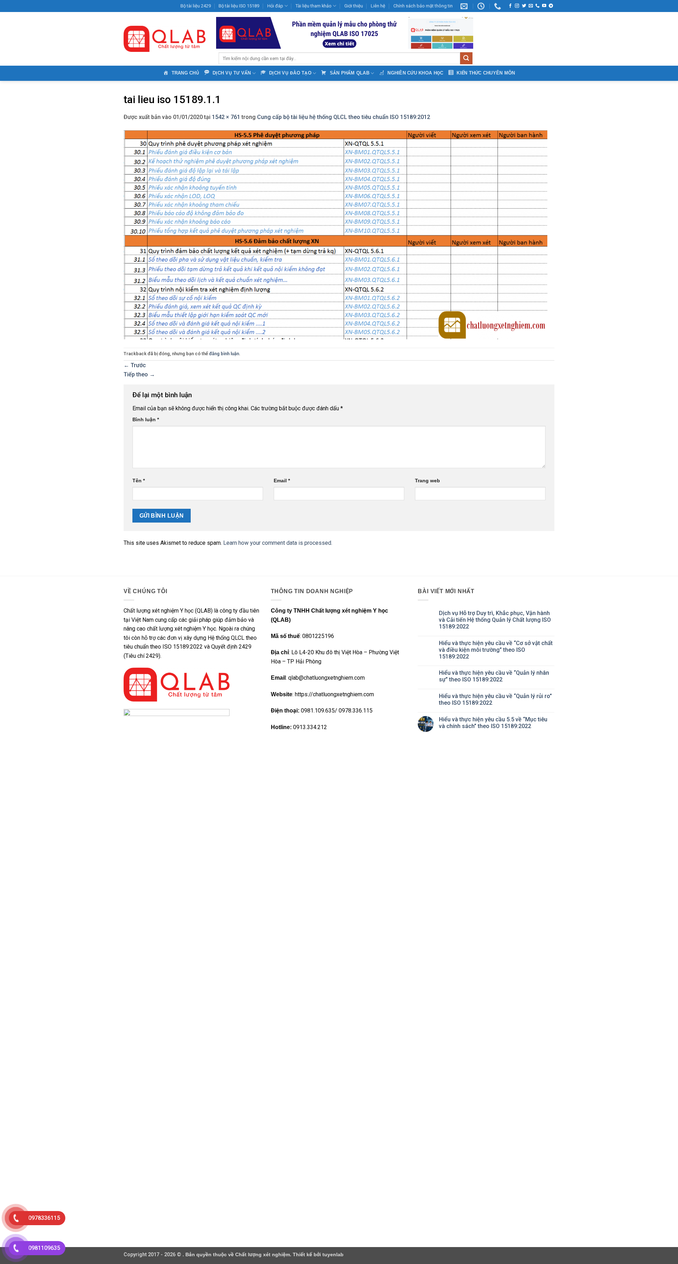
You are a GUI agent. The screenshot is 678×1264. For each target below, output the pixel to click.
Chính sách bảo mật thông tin (423, 5)
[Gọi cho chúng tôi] (537, 6)
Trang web (427, 480)
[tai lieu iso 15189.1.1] (335, 234)
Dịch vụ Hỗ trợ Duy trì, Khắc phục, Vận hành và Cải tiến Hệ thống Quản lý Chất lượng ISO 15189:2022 (495, 620)
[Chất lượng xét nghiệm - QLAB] (165, 39)
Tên (138, 480)
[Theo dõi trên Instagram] (517, 6)
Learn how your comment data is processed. (277, 542)
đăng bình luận (224, 353)
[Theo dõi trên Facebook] (510, 6)
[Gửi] (466, 58)
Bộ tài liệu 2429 (195, 5)
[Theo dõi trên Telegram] (551, 6)
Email (282, 480)
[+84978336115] (498, 6)
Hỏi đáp (275, 5)
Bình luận (145, 419)
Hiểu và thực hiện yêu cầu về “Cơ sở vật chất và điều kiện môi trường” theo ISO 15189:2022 (496, 650)
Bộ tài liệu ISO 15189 (239, 5)
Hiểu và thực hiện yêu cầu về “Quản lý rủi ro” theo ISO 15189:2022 (495, 699)
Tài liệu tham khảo (314, 5)
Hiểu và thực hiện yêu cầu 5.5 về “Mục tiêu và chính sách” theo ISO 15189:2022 (493, 722)
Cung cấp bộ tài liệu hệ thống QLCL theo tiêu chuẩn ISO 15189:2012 (343, 117)
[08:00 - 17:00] (481, 6)
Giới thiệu (353, 5)
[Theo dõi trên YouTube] (544, 6)
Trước (135, 365)
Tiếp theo (139, 374)
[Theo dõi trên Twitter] (524, 6)
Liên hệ (378, 5)
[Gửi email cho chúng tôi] (531, 6)
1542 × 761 (226, 117)
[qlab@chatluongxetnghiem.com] (464, 6)
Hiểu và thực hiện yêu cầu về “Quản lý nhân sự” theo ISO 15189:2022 (494, 676)
